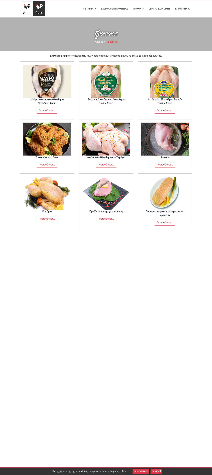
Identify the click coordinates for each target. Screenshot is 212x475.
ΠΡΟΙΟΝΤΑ (138, 8)
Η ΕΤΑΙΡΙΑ (88, 8)
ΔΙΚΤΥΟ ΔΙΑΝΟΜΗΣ (159, 8)
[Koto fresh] (32, 8)
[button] (47, 89)
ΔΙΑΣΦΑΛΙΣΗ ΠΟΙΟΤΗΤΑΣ (114, 8)
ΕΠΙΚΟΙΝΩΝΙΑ (182, 8)
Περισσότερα (140, 471)
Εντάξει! (156, 471)
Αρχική (99, 41)
